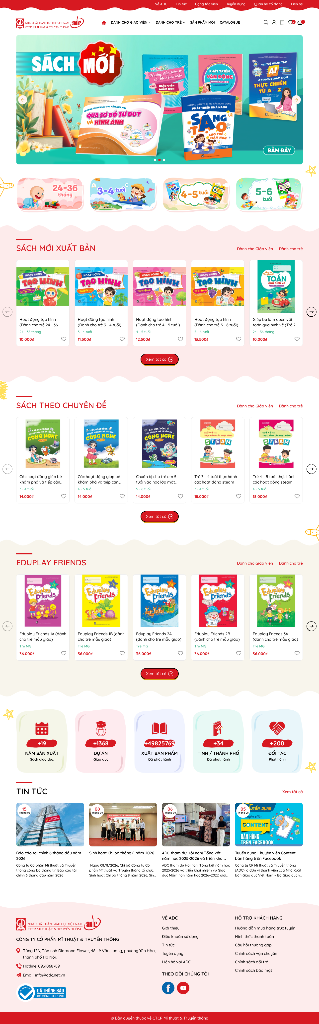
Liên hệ (297, 4)
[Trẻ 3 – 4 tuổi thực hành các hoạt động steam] (217, 443)
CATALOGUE (230, 22)
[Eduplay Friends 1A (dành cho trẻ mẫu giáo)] (42, 601)
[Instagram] (183, 988)
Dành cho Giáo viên (255, 248)
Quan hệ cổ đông (268, 4)
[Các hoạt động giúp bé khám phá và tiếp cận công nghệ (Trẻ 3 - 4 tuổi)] (42, 443)
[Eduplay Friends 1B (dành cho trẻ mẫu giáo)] (101, 601)
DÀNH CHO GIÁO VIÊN (129, 22)
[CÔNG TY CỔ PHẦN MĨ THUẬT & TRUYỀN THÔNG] (58, 923)
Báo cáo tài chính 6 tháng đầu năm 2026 (48, 855)
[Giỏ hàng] (300, 22)
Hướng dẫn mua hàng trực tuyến (265, 928)
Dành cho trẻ (291, 248)
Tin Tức (31, 791)
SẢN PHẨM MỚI (202, 22)
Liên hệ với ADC (176, 961)
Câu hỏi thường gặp (253, 944)
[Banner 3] (196, 195)
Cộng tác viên (206, 4)
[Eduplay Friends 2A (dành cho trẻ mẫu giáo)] (159, 601)
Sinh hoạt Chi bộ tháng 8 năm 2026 (121, 852)
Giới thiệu (170, 928)
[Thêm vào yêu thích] (63, 339)
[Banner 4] (269, 195)
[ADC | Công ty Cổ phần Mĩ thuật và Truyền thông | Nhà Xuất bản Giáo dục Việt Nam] (50, 22)
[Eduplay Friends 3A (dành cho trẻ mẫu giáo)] (276, 601)
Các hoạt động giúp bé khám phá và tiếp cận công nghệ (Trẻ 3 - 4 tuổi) (42, 482)
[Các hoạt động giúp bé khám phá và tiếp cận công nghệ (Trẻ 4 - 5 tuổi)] (101, 443)
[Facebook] (168, 988)
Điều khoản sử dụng (180, 936)
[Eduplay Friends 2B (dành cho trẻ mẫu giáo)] (217, 601)
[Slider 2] (159, 99)
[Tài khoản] (274, 22)
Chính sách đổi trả (251, 961)
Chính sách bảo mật (253, 970)
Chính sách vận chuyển (256, 953)
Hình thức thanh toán (254, 936)
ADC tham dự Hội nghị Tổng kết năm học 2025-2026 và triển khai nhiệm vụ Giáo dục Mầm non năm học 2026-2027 (193, 855)
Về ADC (161, 4)
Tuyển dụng (235, 4)
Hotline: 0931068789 (41, 966)
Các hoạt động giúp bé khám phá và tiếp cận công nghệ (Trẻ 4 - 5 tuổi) (101, 482)
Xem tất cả (292, 791)
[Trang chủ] (103, 22)
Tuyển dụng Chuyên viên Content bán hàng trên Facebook (265, 855)
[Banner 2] (123, 195)
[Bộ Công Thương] (41, 992)
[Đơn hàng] (282, 22)
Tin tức (181, 4)
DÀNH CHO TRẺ (169, 22)
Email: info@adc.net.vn (44, 975)
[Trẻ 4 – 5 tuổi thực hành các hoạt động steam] (276, 443)
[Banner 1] (50, 195)
